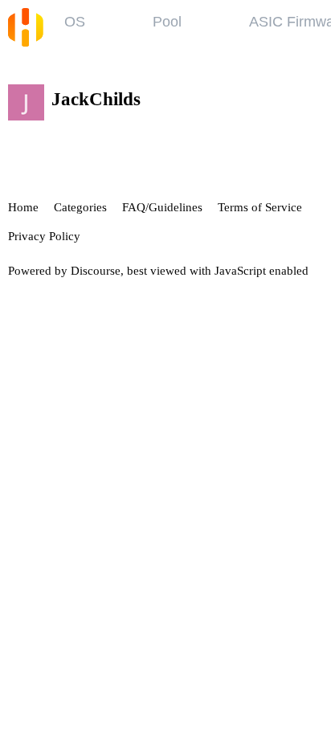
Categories (80, 207)
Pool (167, 22)
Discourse (96, 270)
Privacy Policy (44, 236)
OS (74, 22)
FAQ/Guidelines (162, 207)
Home (23, 207)
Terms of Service (260, 207)
